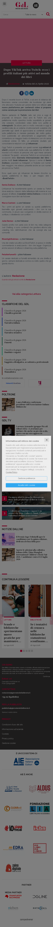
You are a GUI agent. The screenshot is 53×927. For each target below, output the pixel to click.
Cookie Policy (11, 472)
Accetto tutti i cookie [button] (26, 485)
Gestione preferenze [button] (26, 478)
